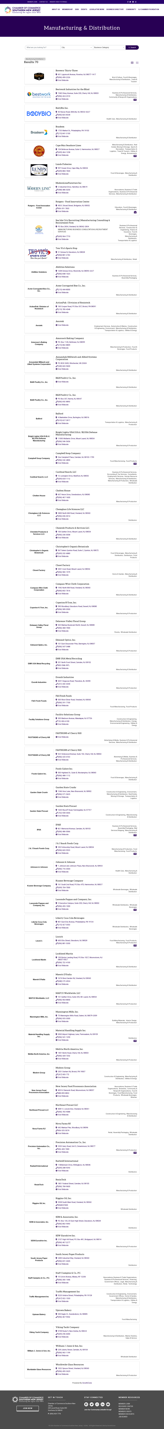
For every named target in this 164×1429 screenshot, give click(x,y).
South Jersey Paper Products (70, 1254)
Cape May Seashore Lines (68, 145)
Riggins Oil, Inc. (64, 1198)
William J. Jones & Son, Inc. (69, 1346)
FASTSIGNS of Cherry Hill (68, 733)
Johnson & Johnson (65, 862)
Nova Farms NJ (63, 1124)
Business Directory (115, 9)
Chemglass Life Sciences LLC (70, 509)
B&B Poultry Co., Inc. (66, 378)
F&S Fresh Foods (64, 696)
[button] (132, 63)
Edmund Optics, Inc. (66, 640)
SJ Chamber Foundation (148, 9)
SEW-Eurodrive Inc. (65, 1236)
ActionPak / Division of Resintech (73, 303)
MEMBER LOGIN (32, 2)
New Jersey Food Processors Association (76, 1086)
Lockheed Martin (64, 954)
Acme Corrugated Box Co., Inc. (71, 286)
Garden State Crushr (66, 787)
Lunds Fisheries (64, 164)
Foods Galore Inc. (64, 769)
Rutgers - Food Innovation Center (72, 202)
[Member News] (135, 100)
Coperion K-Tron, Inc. (66, 603)
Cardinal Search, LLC (66, 472)
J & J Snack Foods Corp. (67, 843)
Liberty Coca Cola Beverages (70, 918)
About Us (56, 9)
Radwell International (67, 1161)
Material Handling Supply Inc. (71, 1030)
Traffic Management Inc (68, 1292)
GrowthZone (87, 1383)
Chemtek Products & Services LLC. (73, 528)
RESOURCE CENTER (126, 1406)
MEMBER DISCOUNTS (126, 1414)
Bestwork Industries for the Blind (72, 89)
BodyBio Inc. (62, 108)
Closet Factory (63, 565)
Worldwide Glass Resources (70, 1365)
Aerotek (60, 321)
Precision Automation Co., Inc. (71, 1142)
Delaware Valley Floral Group (71, 621)
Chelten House (63, 491)
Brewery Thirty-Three (67, 71)
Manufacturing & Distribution (34, 59)
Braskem (60, 127)
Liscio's (59, 937)
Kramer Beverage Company (69, 881)
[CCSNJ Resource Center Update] (135, 212)
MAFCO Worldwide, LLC (68, 993)
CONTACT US (43, 2)
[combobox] (77, 47)
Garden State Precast (66, 806)
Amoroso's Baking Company (70, 338)
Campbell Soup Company (68, 453)
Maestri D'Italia (64, 974)
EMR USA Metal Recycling (69, 659)
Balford (59, 414)
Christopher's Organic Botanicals (72, 547)
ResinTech (61, 1180)
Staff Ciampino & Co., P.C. (68, 1273)
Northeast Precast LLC (67, 1105)
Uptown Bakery (64, 1310)
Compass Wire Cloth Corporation (72, 584)
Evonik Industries (65, 677)
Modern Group (63, 1068)
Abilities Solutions (65, 267)
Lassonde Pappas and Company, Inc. (74, 899)
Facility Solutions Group (68, 714)
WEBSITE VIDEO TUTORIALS (58, 2)
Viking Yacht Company (67, 1327)
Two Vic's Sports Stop (66, 248)
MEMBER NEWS (124, 1409)
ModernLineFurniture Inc (68, 183)
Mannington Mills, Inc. (67, 1012)
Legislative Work (96, 9)
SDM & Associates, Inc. (67, 1217)
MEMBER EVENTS (125, 1411)
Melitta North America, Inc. (69, 1049)
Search (133, 47)
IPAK (58, 825)
